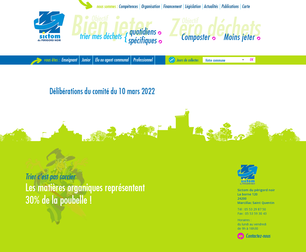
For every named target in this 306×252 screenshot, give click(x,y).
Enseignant (69, 60)
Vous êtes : (51, 60)
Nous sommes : (107, 6)
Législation (192, 6)
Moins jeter (239, 37)
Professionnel (143, 60)
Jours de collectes (187, 60)
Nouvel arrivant (43, 69)
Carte (246, 6)
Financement (172, 6)
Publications (230, 6)
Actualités (211, 6)
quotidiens (142, 32)
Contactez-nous (258, 236)
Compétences (128, 6)
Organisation (150, 6)
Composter (195, 37)
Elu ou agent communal (112, 60)
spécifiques (142, 40)
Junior (86, 60)
